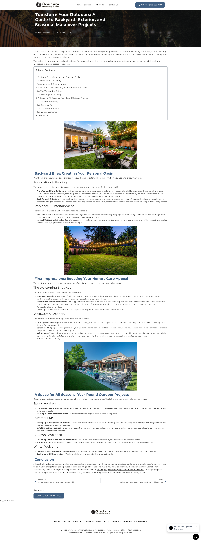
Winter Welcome (49, 112)
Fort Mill (10, 500)
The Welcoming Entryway (52, 91)
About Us (100, 5)
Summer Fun (47, 105)
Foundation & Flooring (50, 80)
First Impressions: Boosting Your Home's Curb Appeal (63, 87)
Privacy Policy (102, 521)
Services (87, 5)
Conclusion (43, 115)
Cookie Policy (140, 521)
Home (79, 5)
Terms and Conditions (122, 521)
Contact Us (113, 5)
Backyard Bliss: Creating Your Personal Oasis (58, 77)
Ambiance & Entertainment (53, 84)
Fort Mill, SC (148, 51)
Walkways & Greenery (51, 94)
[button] (164, 70)
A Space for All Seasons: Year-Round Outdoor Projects (63, 98)
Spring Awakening (49, 101)
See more (38, 490)
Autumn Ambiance (50, 108)
